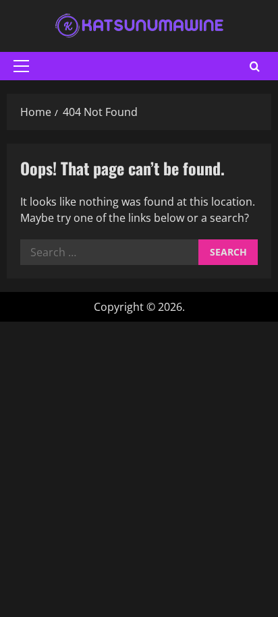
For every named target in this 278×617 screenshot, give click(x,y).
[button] (21, 66)
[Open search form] (255, 66)
